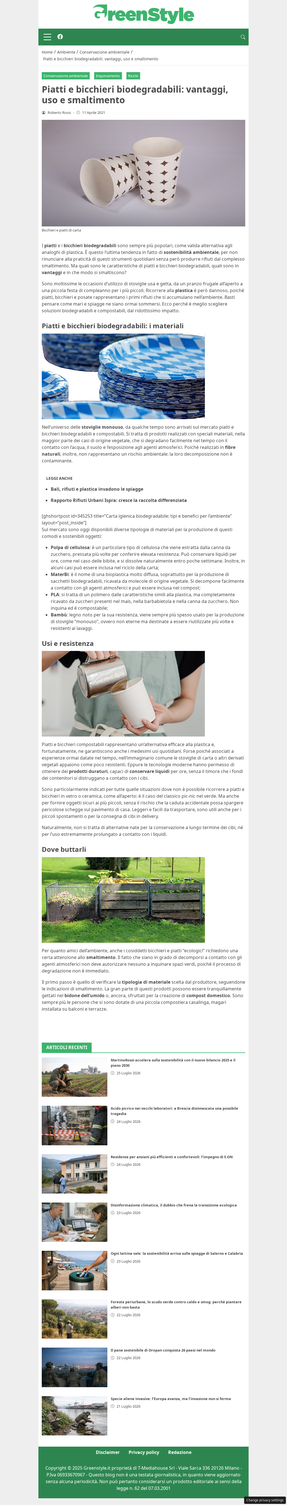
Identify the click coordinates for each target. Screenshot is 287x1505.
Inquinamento (108, 75)
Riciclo (133, 75)
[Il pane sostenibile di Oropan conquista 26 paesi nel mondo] (74, 1367)
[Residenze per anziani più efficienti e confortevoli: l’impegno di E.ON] (74, 1174)
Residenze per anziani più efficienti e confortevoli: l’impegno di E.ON (172, 1156)
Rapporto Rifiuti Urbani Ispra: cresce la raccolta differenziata (119, 500)
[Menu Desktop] (47, 37)
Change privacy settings (265, 1500)
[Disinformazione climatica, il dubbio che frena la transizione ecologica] (74, 1222)
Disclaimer (108, 1452)
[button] (243, 37)
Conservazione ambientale (65, 75)
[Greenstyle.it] (143, 14)
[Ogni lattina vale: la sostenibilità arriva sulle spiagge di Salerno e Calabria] (74, 1270)
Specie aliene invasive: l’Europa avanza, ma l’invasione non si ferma (171, 1398)
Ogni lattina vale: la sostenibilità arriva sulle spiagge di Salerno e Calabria (177, 1253)
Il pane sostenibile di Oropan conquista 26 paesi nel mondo (163, 1350)
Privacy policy (144, 1452)
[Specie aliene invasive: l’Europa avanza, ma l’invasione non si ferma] (74, 1415)
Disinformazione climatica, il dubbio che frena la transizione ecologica (174, 1205)
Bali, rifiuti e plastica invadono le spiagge (97, 489)
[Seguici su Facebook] (60, 37)
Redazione (179, 1452)
